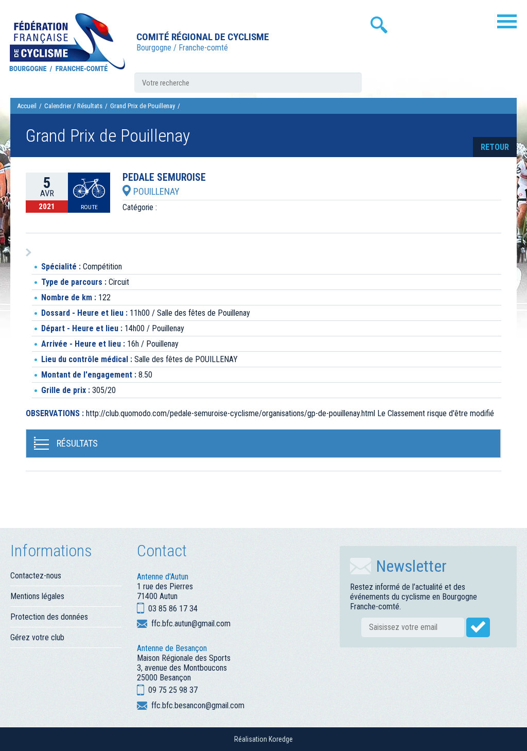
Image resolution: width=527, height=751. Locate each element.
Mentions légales (37, 596)
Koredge (281, 739)
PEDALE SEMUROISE (164, 178)
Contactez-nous (35, 576)
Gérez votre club (37, 637)
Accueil (27, 106)
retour (495, 147)
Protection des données (49, 617)
